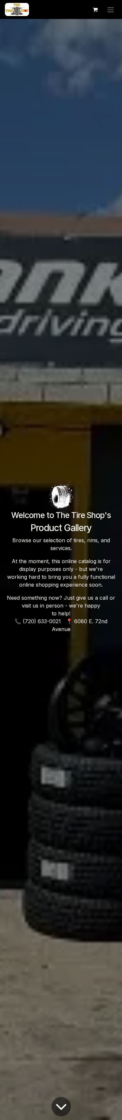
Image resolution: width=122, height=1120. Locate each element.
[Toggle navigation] (110, 9)
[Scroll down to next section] (61, 1106)
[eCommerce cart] (95, 9)
